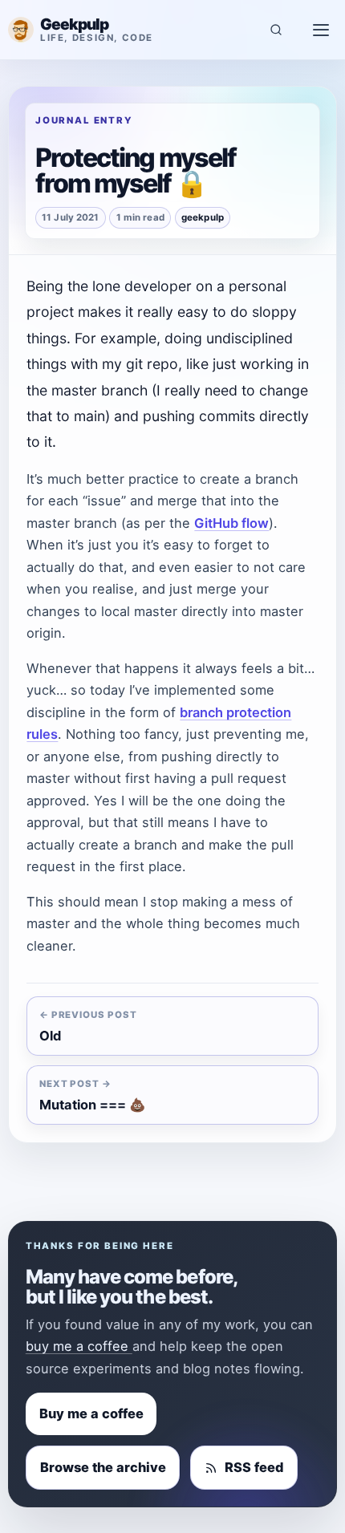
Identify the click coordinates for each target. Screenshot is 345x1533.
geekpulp (202, 217)
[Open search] (276, 29)
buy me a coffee (79, 1346)
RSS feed (254, 1467)
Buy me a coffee (91, 1413)
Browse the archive (103, 1467)
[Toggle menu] (321, 30)
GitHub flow (231, 523)
